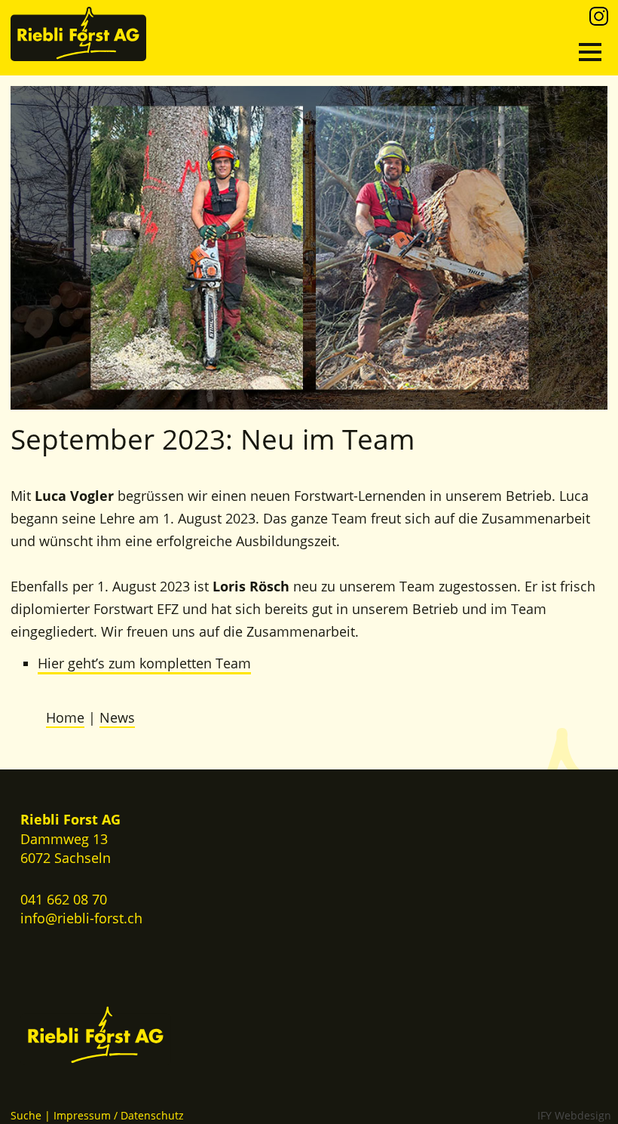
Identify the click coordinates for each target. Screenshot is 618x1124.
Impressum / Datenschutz (119, 1115)
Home (65, 717)
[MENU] (590, 52)
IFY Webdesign (574, 1115)
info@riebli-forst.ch (81, 918)
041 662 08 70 (63, 899)
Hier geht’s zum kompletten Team (144, 663)
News (117, 717)
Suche (26, 1115)
